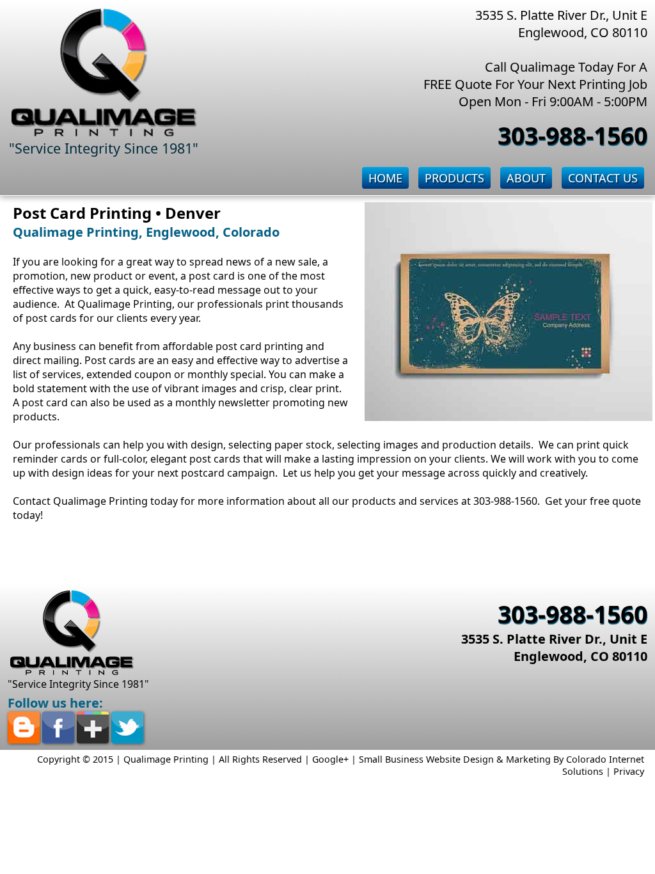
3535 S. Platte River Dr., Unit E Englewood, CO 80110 (554, 647)
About (526, 178)
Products (454, 178)
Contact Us (603, 178)
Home (385, 178)
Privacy (628, 771)
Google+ (330, 759)
